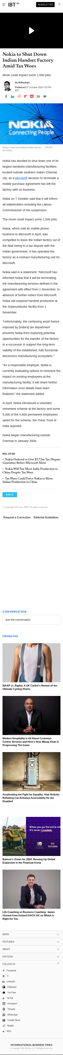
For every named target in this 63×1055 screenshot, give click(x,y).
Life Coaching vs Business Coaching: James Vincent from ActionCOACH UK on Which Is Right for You (29, 915)
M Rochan (24, 82)
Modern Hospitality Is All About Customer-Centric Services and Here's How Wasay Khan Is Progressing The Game (31, 742)
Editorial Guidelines (46, 517)
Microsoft (21, 178)
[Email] (38, 96)
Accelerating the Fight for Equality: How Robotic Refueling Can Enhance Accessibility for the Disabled (31, 798)
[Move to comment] (45, 96)
